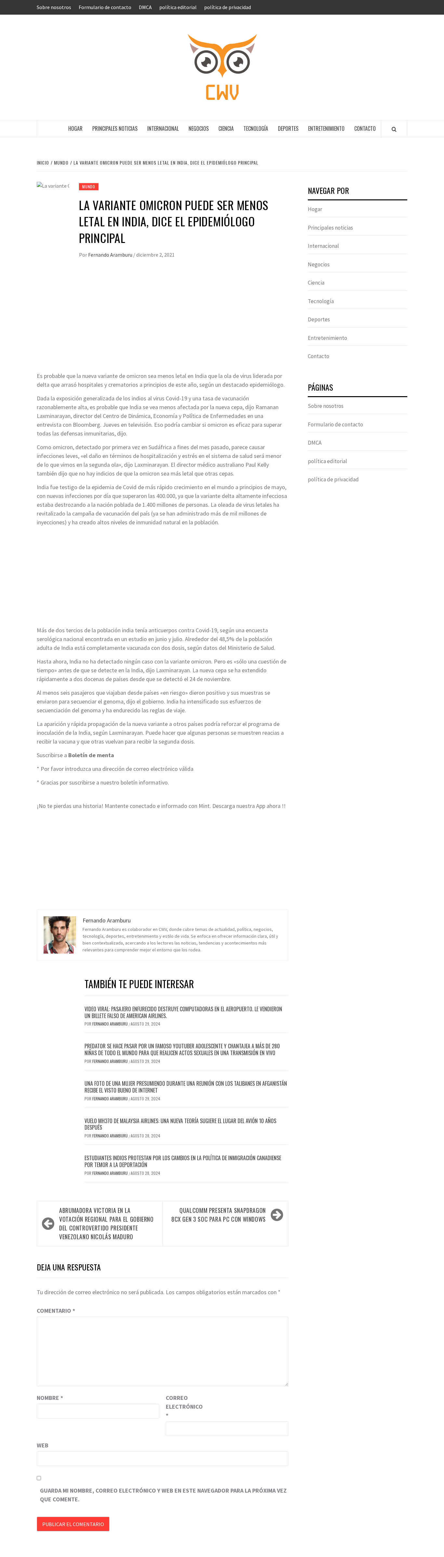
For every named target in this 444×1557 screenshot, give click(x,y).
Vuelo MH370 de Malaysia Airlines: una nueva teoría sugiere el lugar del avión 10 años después (180, 1124)
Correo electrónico (182, 1406)
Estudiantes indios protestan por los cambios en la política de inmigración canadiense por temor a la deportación (183, 1161)
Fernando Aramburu (110, 254)
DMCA (145, 7)
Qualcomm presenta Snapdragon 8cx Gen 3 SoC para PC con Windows (218, 1214)
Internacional (163, 128)
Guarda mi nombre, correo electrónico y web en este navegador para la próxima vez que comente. (163, 1495)
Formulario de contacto (105, 7)
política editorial (178, 7)
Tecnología (255, 128)
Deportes (288, 128)
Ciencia (226, 128)
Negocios (199, 128)
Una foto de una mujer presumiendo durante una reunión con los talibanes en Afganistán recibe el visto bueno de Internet (186, 1087)
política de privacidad (227, 7)
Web (42, 1445)
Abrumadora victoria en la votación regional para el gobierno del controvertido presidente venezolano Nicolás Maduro (106, 1223)
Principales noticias (114, 128)
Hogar (75, 128)
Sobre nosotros (54, 7)
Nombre (50, 1398)
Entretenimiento (326, 128)
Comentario (56, 1310)
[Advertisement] (162, 322)
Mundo (88, 186)
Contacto (365, 128)
